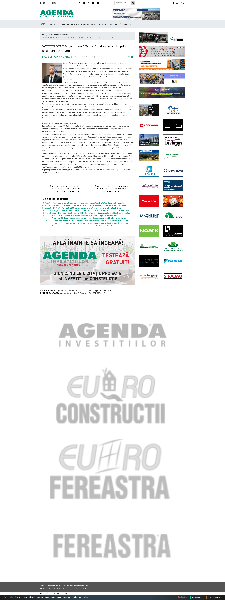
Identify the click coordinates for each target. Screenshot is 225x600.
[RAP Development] (173, 185)
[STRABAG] (173, 276)
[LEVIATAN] (149, 186)
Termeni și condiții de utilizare (52, 585)
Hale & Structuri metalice (56, 57)
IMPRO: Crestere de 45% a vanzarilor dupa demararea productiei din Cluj (111, 189)
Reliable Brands (70, 24)
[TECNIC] (136, 14)
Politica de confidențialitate (78, 585)
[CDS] (149, 261)
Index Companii (88, 24)
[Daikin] (173, 261)
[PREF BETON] (162, 64)
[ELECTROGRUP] (149, 276)
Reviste (102, 24)
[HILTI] (162, 51)
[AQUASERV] (173, 216)
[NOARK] (149, 231)
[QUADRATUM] (173, 231)
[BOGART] (173, 155)
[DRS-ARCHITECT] (173, 125)
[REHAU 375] (162, 37)
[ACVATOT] (149, 171)
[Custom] (88, 3)
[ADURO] (149, 201)
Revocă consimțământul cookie (54, 593)
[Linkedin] (84, 3)
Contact (128, 24)
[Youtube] (93, 3)
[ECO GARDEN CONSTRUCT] (173, 246)
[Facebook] (79, 3)
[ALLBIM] (162, 92)
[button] (179, 3)
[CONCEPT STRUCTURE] (149, 110)
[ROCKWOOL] (149, 125)
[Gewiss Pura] (173, 201)
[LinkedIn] (132, 57)
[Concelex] (162, 78)
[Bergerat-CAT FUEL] (149, 155)
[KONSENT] (149, 216)
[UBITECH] (173, 140)
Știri (43, 24)
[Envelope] (98, 3)
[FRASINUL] (149, 140)
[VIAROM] (173, 171)
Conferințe (116, 24)
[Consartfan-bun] (173, 110)
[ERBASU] (149, 246)
